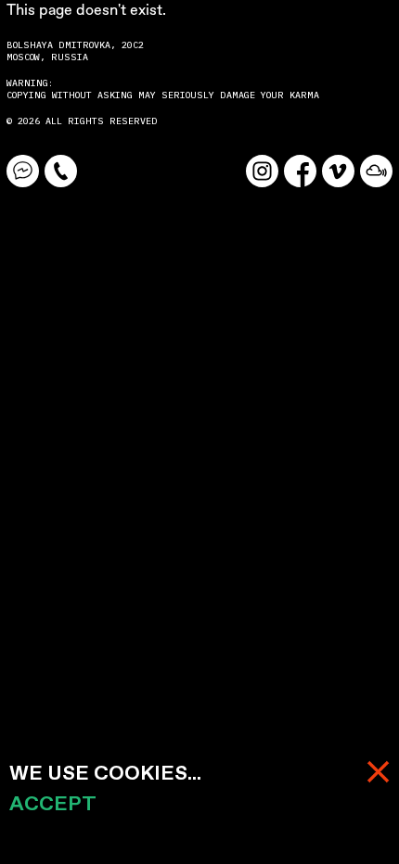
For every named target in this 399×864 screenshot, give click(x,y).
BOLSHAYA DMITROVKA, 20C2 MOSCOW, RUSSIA (77, 51)
